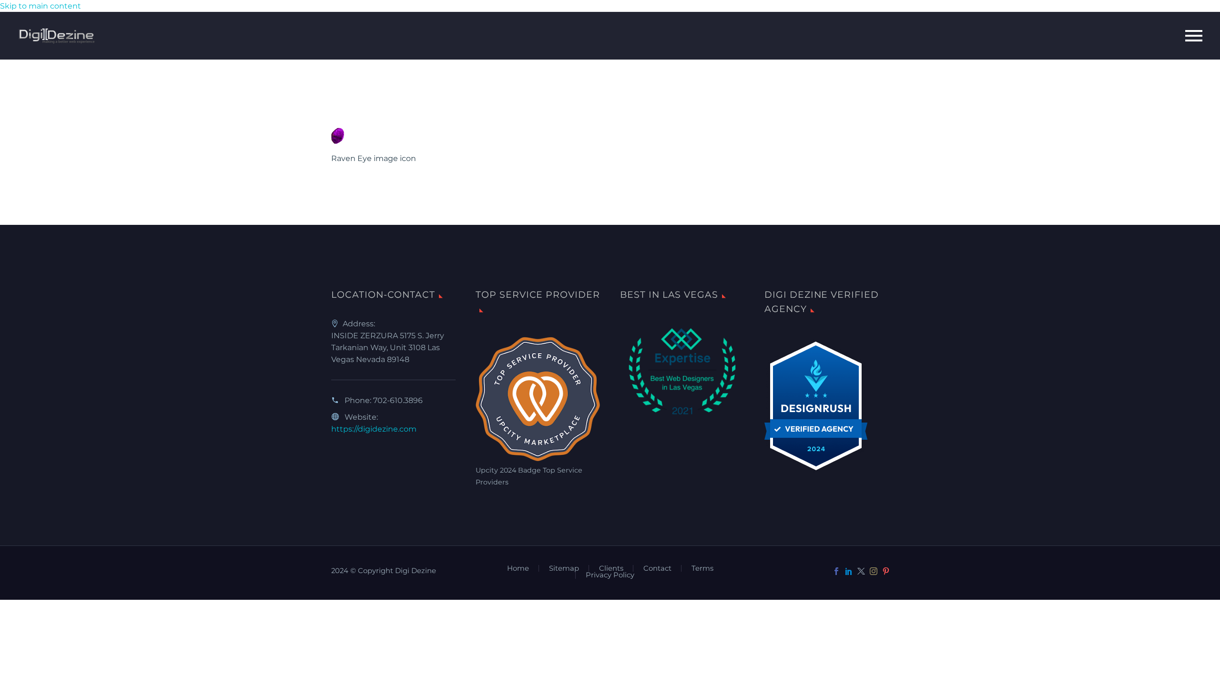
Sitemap (564, 568)
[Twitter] (861, 571)
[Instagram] (873, 571)
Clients (611, 568)
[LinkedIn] (849, 571)
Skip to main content (40, 5)
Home (518, 568)
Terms (702, 568)
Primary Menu (1193, 36)
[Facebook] (836, 571)
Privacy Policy (610, 575)
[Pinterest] (886, 571)
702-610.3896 (398, 400)
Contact (657, 568)
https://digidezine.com (374, 429)
